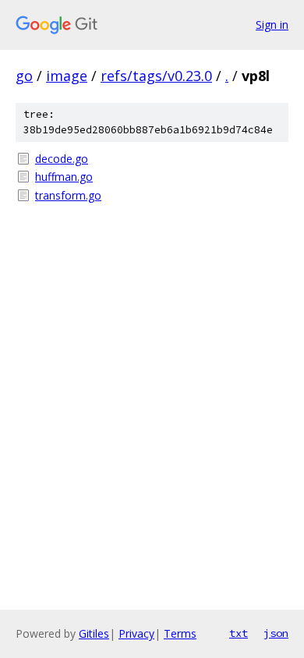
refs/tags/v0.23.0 (156, 75)
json (275, 633)
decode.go (61, 158)
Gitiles (94, 633)
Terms (180, 633)
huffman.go (64, 176)
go (24, 75)
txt (238, 633)
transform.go (68, 195)
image (66, 75)
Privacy (136, 633)
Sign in (272, 24)
